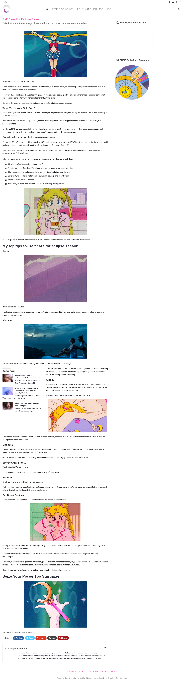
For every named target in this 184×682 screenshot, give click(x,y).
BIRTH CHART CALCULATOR (90, 9)
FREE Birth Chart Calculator (134, 60)
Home (5, 2)
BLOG (109, 9)
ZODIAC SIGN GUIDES (62, 9)
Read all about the (68, 395)
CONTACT (80, 671)
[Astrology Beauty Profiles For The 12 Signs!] (8, 406)
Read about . (28, 490)
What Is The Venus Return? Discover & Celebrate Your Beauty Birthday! (26, 390)
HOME (71, 671)
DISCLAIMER (93, 671)
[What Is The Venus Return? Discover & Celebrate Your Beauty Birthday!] (8, 391)
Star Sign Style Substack (132, 22)
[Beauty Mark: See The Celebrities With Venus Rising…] (8, 378)
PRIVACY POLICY (108, 671)
